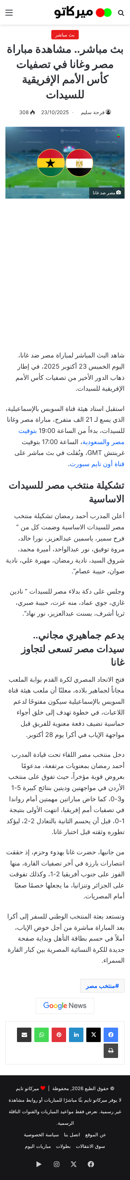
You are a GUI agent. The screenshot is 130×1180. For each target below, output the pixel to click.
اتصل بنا (72, 1134)
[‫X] (93, 1035)
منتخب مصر (100, 985)
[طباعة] (111, 1051)
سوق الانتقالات (90, 1146)
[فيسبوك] (111, 1035)
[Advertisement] (65, 271)
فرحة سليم (93, 112)
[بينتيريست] (59, 1035)
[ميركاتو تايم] (83, 12)
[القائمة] (9, 15)
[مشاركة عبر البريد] (24, 1035)
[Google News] (65, 1006)
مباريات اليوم (38, 1146)
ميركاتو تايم (27, 1088)
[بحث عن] (121, 15)
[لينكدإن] (76, 1035)
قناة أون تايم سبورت (97, 464)
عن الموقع (95, 1134)
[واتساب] (41, 1035)
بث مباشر (65, 35)
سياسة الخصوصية (41, 1134)
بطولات (63, 1146)
